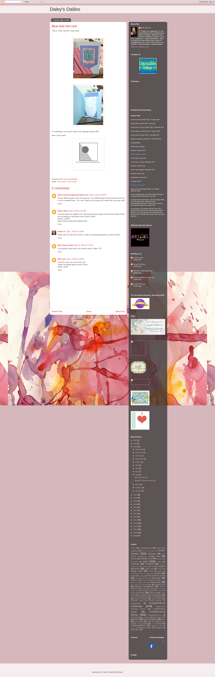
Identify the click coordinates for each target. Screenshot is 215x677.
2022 (135, 495)
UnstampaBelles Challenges (144, 277)
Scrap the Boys (139, 264)
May (137, 472)
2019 (135, 504)
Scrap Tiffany (156, 599)
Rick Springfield (142, 597)
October (138, 456)
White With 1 (135, 630)
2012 (135, 526)
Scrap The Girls (139, 284)
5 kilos (133, 548)
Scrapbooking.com (154, 615)
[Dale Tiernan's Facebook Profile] (151, 647)
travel (145, 623)
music (149, 584)
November (139, 452)
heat (161, 580)
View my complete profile (140, 47)
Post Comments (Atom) (93, 319)
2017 (135, 510)
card (59, 182)
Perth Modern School (146, 590)
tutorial (159, 623)
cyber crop (149, 569)
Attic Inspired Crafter (66, 245)
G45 (136, 578)
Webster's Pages (144, 628)
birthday (133, 559)
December (139, 449)
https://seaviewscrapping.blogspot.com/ (73, 195)
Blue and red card (141, 477)
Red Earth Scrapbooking (153, 595)
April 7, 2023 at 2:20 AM (75, 231)
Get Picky (144, 578)
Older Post (120, 311)
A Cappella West (146, 548)
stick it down (72, 182)
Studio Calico (151, 621)
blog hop (160, 559)
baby (145, 556)
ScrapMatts (145, 617)
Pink (158, 590)
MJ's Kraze (62, 259)
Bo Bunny (134, 562)
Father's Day (143, 573)
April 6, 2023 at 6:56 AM (77, 211)
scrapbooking (135, 603)
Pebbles (133, 590)
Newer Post (57, 311)
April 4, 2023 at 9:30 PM (98, 195)
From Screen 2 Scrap (155, 576)
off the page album (148, 588)
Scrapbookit (135, 617)
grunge (144, 580)
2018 (135, 507)
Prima (141, 593)
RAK (139, 595)
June (137, 468)
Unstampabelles (138, 625)
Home (88, 311)
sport (163, 619)
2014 (135, 520)
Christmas (149, 564)
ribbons (133, 597)
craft (143, 566)
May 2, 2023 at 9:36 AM (75, 259)
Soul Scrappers (150, 619)
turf (153, 623)
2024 (135, 444)
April (137, 475)
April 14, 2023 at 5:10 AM (83, 245)
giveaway (156, 578)
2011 (135, 529)
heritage (133, 582)
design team (136, 571)
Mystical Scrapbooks (144, 586)
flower (158, 573)
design (160, 569)
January (138, 491)
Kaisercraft (156, 582)
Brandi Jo (62, 231)
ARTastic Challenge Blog (142, 271)
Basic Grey (155, 556)
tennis (138, 623)
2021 (135, 498)
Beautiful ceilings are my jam (145, 480)
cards (159, 562)
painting (160, 588)
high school (143, 582)
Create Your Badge (155, 643)
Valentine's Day (156, 625)
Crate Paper (151, 566)
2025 (135, 440)
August (138, 462)
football (133, 576)
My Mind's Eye (159, 584)
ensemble (133, 573)
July (137, 465)
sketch (64, 182)
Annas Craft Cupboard (148, 551)
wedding (159, 628)
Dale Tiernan (146, 28)
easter (160, 571)
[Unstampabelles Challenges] (148, 74)
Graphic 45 (135, 580)
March (137, 484)
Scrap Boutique (159, 597)
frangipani (141, 576)
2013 (135, 523)
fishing (151, 573)
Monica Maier (63, 211)
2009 (135, 536)
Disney (151, 571)
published (153, 593)
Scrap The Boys (140, 599)
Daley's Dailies (65, 9)
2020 (135, 501)
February (138, 488)
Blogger (120, 672)
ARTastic (152, 554)
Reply (60, 204)
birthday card (146, 559)
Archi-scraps (138, 258)
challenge (135, 564)
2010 (135, 533)
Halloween (153, 580)
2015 (135, 517)
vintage (133, 628)
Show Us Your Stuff (158, 617)
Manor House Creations (137, 584)
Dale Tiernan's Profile (155, 641)
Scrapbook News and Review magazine (146, 600)
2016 (135, 514)
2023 (135, 447)
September (139, 459)
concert (137, 566)
